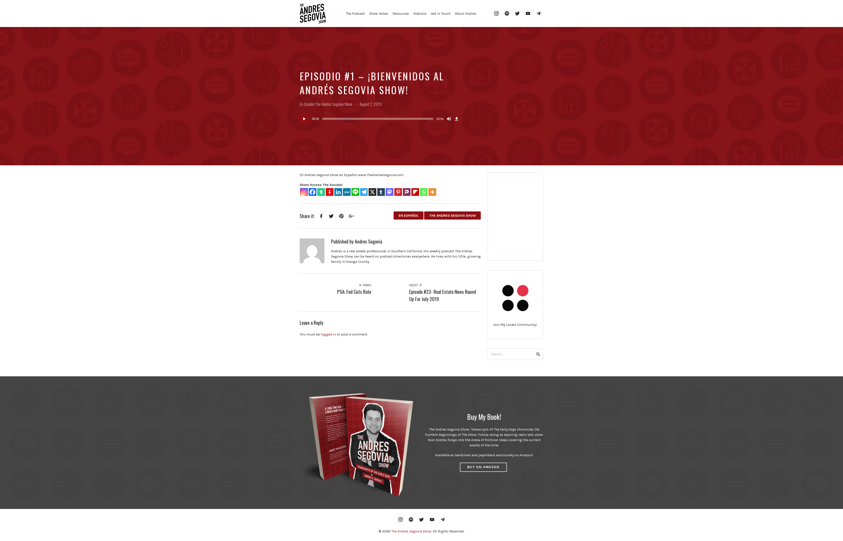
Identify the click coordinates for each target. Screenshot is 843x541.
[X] (372, 192)
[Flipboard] (415, 192)
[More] (432, 192)
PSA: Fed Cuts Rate (354, 291)
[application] (380, 118)
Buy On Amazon (483, 467)
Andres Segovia (368, 241)
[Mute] (449, 118)
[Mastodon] (389, 192)
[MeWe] (347, 192)
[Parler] (407, 192)
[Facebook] (312, 192)
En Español (307, 104)
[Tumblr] (381, 192)
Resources (401, 13)
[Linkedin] (338, 192)
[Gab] (321, 192)
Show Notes (378, 13)
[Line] (355, 192)
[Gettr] (329, 192)
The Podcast (355, 13)
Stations (420, 13)
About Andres (465, 13)
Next (414, 285)
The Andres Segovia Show (333, 104)
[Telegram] (364, 192)
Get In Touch (440, 13)
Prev (366, 285)
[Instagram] (304, 192)
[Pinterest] (398, 192)
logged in (328, 334)
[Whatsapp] (424, 192)
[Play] (304, 118)
